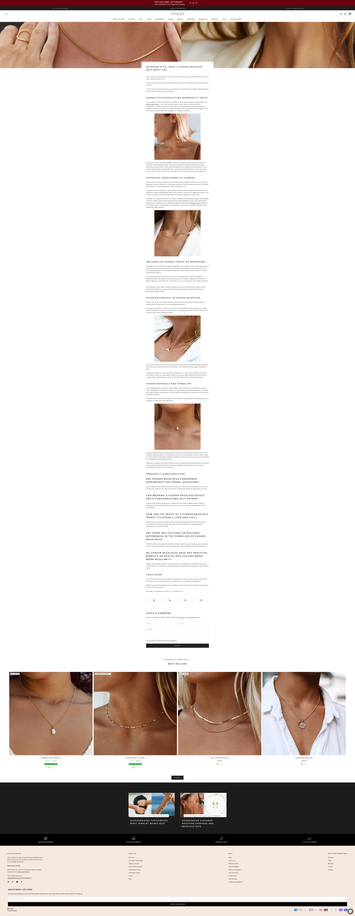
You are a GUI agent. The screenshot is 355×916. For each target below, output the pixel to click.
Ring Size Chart (233, 879)
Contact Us (232, 860)
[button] (350, 911)
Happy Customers (134, 863)
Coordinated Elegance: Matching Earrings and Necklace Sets (198, 823)
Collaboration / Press (135, 870)
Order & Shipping (234, 867)
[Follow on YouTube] (17, 882)
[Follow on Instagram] (8, 882)
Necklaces (159, 19)
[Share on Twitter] (169, 600)
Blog (130, 879)
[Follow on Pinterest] (13, 882)
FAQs (230, 857)
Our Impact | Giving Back (136, 860)
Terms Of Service (233, 873)
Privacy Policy (180, 617)
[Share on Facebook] (154, 600)
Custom (131, 19)
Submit (177, 645)
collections (236, 19)
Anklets (214, 19)
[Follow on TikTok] (22, 882)
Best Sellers (118, 19)
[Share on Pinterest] (185, 600)
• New (149, 19)
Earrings (191, 19)
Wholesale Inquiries (134, 873)
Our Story (131, 857)
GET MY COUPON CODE (177, 904)
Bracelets (203, 19)
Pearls (180, 19)
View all (177, 777)
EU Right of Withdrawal (235, 882)
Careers (131, 876)
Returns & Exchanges (235, 870)
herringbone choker (195, 203)
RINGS (170, 19)
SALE (141, 19)
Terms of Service (192, 617)
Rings (329, 860)
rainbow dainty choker (152, 104)
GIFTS (224, 19)
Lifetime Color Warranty (135, 867)
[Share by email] (201, 600)
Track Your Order (233, 863)
